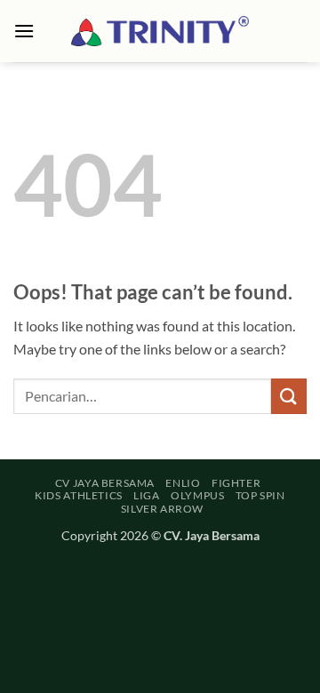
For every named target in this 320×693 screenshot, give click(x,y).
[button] (24, 30)
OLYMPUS (197, 495)
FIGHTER (236, 483)
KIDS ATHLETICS (79, 495)
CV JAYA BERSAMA (105, 483)
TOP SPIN (260, 495)
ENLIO (182, 483)
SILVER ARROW (162, 508)
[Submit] (289, 395)
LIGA (146, 495)
